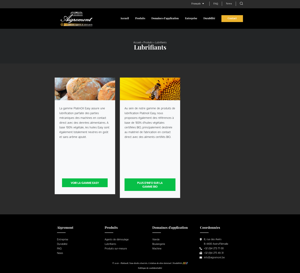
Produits (140, 18)
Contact (232, 18)
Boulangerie (158, 243)
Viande (156, 239)
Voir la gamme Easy (85, 183)
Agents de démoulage (117, 239)
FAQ (215, 4)
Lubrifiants (110, 243)
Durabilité (209, 18)
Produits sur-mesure (116, 248)
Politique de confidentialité (150, 268)
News (229, 4)
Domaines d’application (165, 18)
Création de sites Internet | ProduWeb (165, 263)
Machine (156, 248)
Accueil (124, 18)
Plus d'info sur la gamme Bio (150, 184)
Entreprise (191, 18)
